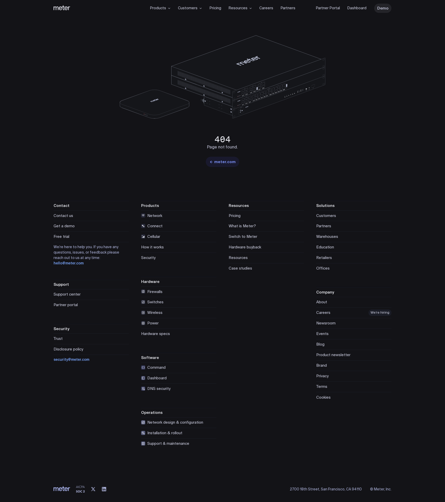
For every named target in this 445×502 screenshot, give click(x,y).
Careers (266, 8)
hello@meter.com (69, 263)
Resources (237, 8)
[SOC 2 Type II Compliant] (80, 489)
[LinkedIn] (104, 489)
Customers (188, 8)
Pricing (215, 8)
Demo (383, 8)
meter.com (225, 161)
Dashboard (356, 8)
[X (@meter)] (93, 489)
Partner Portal (328, 8)
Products (158, 8)
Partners (287, 8)
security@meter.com (71, 359)
